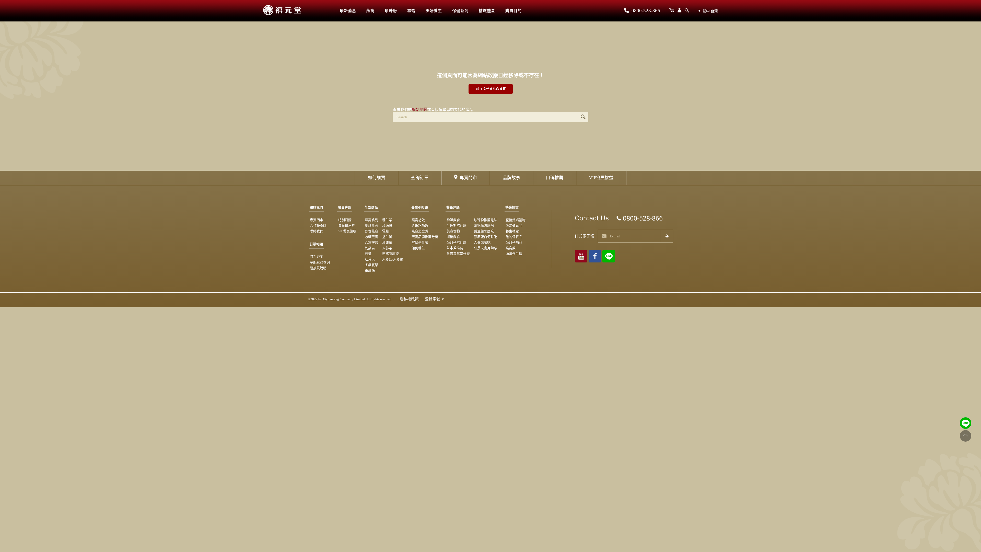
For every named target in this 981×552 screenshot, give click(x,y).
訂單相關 (316, 244)
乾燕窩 (370, 248)
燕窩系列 (371, 220)
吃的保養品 (514, 237)
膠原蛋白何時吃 (485, 237)
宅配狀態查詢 (320, 262)
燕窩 (370, 11)
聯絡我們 (316, 231)
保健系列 (460, 11)
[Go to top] (965, 435)
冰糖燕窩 (371, 237)
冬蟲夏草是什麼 (458, 253)
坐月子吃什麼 (456, 242)
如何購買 (376, 177)
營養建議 (453, 207)
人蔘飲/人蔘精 (392, 259)
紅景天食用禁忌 (485, 248)
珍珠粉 (391, 11)
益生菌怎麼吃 (484, 231)
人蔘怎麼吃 (482, 242)
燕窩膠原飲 (390, 253)
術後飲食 (453, 237)
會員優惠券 (346, 225)
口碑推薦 (554, 177)
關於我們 (316, 207)
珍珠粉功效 (420, 225)
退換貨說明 (318, 268)
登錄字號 (435, 299)
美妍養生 (434, 11)
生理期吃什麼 (456, 225)
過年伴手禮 (514, 253)
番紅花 (370, 270)
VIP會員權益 (601, 177)
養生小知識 (419, 207)
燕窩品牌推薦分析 (425, 237)
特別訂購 (345, 220)
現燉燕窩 (371, 225)
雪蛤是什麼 (420, 242)
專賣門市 (468, 177)
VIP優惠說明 (347, 231)
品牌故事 (511, 177)
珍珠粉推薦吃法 (485, 220)
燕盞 (368, 253)
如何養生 (418, 248)
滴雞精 (387, 242)
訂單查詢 (316, 257)
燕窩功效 (418, 220)
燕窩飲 (511, 248)
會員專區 (344, 207)
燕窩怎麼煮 (420, 231)
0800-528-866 (645, 10)
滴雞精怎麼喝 (484, 225)
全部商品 (371, 207)
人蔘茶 (387, 248)
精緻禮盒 (487, 11)
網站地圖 (419, 109)
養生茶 (387, 220)
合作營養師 (318, 225)
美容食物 (453, 231)
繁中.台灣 (710, 11)
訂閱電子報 (584, 236)
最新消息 (348, 11)
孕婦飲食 (453, 220)
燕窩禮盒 (371, 242)
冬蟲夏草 (371, 265)
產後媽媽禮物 (515, 220)
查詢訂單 (419, 177)
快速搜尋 (512, 207)
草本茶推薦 (455, 248)
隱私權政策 (409, 299)
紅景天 (370, 259)
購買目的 (513, 11)
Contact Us (592, 218)
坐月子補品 (514, 242)
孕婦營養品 (514, 225)
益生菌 (387, 237)
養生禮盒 (512, 231)
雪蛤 (411, 11)
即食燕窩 (371, 231)
